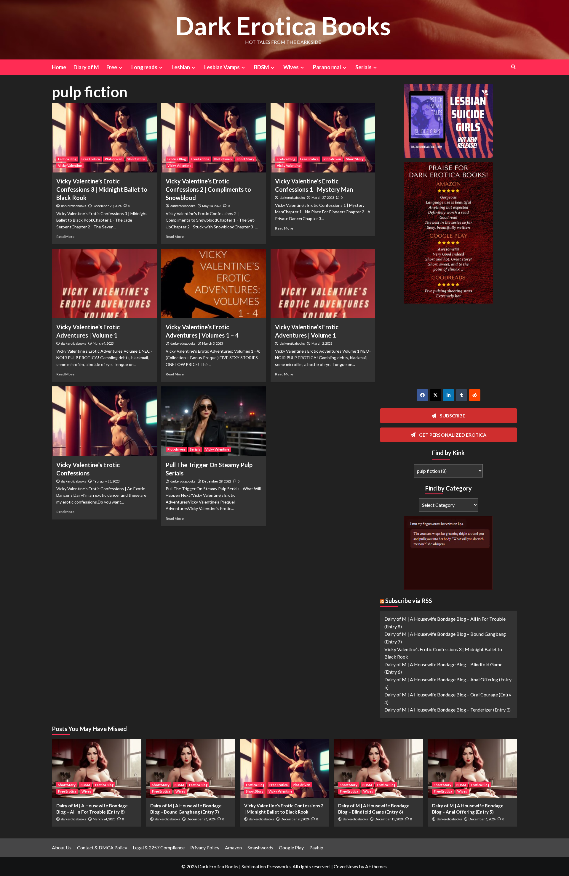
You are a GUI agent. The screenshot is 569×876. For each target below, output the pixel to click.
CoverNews (346, 866)
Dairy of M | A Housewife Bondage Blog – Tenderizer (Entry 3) (447, 709)
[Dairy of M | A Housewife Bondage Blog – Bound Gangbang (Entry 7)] (190, 768)
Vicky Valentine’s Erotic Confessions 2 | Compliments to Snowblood (208, 189)
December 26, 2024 (201, 819)
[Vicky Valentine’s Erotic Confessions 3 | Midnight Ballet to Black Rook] (104, 138)
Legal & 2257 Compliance (159, 847)
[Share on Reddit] (474, 395)
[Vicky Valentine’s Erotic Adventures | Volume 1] (104, 284)
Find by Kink (448, 452)
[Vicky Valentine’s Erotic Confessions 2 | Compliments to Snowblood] (213, 138)
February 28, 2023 (106, 481)
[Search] (513, 67)
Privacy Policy (204, 847)
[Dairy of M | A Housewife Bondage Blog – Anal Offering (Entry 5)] (472, 768)
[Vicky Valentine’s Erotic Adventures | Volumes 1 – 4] (213, 284)
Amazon (233, 847)
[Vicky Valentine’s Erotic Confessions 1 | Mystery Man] (323, 138)
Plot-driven (113, 159)
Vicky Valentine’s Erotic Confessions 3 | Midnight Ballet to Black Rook (101, 189)
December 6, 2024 (482, 819)
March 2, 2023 (321, 343)
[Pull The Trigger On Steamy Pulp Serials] (213, 421)
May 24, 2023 (211, 206)
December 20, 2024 (107, 206)
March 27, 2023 (322, 197)
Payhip (316, 847)
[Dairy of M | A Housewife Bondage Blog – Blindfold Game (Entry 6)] (378, 768)
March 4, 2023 (103, 343)
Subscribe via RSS (408, 600)
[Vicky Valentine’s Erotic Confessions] (104, 421)
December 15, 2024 (389, 819)
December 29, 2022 (216, 481)
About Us (61, 847)
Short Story (136, 159)
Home (59, 67)
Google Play (291, 847)
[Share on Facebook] (422, 395)
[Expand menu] (120, 67)
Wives (86, 791)
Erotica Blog (67, 159)
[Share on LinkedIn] (448, 395)
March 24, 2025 (104, 819)
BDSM (85, 785)
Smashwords (260, 847)
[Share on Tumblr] (461, 395)
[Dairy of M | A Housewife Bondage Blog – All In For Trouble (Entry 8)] (96, 768)
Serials (195, 449)
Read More (65, 236)
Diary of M (86, 67)
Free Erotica (90, 159)
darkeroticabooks (73, 206)
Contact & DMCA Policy (102, 847)
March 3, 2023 (212, 343)
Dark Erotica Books (283, 26)
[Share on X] (435, 395)
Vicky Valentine (70, 165)
